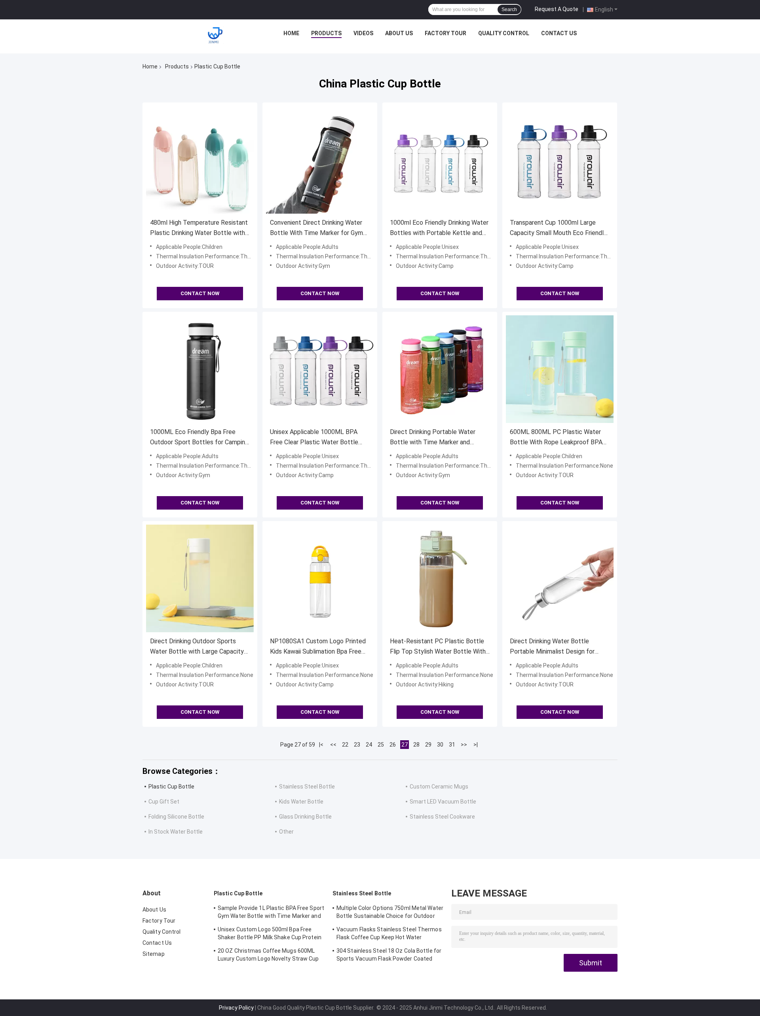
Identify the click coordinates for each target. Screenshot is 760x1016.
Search (509, 9)
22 (345, 744)
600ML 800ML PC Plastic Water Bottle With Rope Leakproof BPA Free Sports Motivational (556, 437)
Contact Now (199, 293)
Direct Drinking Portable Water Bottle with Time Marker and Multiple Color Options (432, 437)
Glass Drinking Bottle (305, 816)
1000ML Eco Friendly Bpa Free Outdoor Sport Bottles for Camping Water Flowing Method (199, 437)
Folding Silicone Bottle (176, 816)
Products (326, 33)
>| (475, 744)
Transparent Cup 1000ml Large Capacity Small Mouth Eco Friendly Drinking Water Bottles (558, 228)
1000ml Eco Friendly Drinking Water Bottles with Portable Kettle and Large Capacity (439, 228)
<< (333, 744)
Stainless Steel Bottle (307, 786)
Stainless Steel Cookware (442, 816)
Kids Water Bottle (301, 801)
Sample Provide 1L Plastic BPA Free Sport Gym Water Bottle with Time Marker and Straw (271, 913)
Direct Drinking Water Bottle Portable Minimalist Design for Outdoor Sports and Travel (552, 647)
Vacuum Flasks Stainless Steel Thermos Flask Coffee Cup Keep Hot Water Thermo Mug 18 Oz (389, 934)
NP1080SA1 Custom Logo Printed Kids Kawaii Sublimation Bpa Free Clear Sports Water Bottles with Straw (318, 647)
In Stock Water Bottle (175, 831)
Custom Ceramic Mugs (439, 786)
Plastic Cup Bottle (171, 786)
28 (416, 744)
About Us (399, 33)
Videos (363, 33)
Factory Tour (445, 33)
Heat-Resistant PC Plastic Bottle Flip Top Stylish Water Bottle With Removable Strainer (438, 647)
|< (321, 744)
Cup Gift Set (163, 801)
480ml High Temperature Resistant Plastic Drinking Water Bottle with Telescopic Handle (199, 228)
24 (369, 744)
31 (452, 744)
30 (440, 744)
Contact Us (559, 33)
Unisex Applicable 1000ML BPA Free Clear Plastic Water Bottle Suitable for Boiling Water (314, 437)
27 (404, 744)
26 (393, 744)
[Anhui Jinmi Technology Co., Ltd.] (214, 35)
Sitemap (153, 954)
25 (381, 744)
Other (286, 831)
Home (291, 33)
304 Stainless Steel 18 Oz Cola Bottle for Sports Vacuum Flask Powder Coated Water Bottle (388, 956)
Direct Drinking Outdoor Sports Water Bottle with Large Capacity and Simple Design (197, 647)
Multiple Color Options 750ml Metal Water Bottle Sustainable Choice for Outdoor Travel (389, 913)
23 (357, 744)
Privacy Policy (236, 1008)
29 (428, 744)
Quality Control (503, 33)
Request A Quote (556, 9)
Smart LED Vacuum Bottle (443, 801)
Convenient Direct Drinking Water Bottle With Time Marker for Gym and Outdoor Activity (316, 228)
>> (464, 744)
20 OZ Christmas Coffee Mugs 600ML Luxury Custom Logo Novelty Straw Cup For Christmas (268, 956)
